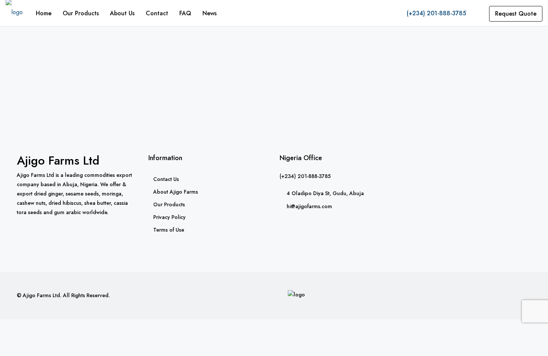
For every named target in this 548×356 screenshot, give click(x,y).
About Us (122, 13)
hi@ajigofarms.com (309, 206)
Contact (157, 13)
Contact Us (166, 179)
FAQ (185, 13)
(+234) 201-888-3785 (435, 13)
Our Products (81, 13)
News (209, 13)
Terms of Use (168, 229)
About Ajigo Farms (175, 192)
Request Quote (515, 13)
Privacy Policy (169, 217)
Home (43, 13)
